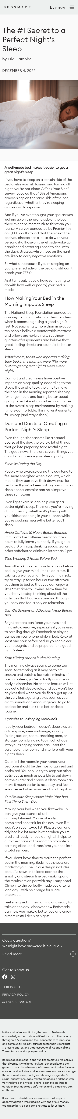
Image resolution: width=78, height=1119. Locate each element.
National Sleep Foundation (32, 312)
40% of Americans (52, 193)
